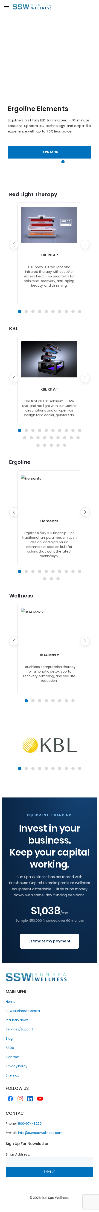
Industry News (17, 1020)
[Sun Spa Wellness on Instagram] (20, 1099)
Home (10, 1001)
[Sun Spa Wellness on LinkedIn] (30, 1099)
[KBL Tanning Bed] (50, 745)
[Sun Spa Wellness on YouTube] (40, 1099)
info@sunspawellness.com (40, 1132)
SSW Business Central (23, 1011)
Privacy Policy (16, 1066)
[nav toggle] (6, 6)
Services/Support (19, 1029)
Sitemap (13, 1075)
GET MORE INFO (49, 152)
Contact (13, 1057)
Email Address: (18, 1154)
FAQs (10, 1047)
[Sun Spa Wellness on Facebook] (10, 1099)
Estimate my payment (50, 941)
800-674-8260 (30, 1123)
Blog (9, 1038)
